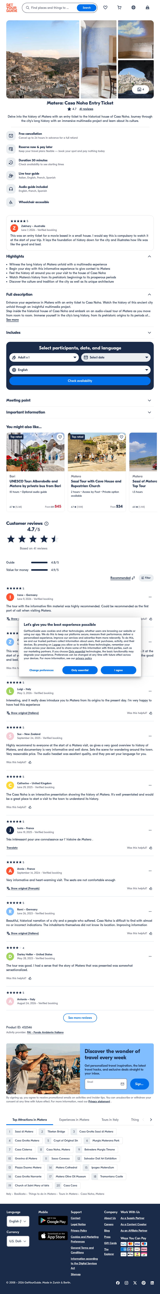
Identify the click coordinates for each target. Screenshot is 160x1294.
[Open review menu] (150, 597)
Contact (75, 1218)
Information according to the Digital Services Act (84, 1263)
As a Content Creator (134, 1224)
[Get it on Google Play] (53, 1221)
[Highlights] (149, 256)
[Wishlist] (105, 8)
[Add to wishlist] (60, 436)
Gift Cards (110, 1243)
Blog (107, 1230)
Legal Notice (78, 1224)
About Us (110, 1218)
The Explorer (109, 1252)
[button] (80, 109)
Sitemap (76, 1274)
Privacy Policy (79, 1230)
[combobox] (49, 8)
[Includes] (149, 332)
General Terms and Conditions (82, 1250)
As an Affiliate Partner (134, 1230)
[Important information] (149, 412)
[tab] (29, 1120)
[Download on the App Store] (53, 1236)
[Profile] (147, 8)
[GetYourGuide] (11, 7)
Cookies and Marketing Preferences (85, 1239)
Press (107, 1237)
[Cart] (119, 8)
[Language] (133, 7)
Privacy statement (99, 1101)
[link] (35, 472)
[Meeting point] (149, 400)
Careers (108, 1224)
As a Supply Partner (132, 1218)
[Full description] (149, 294)
